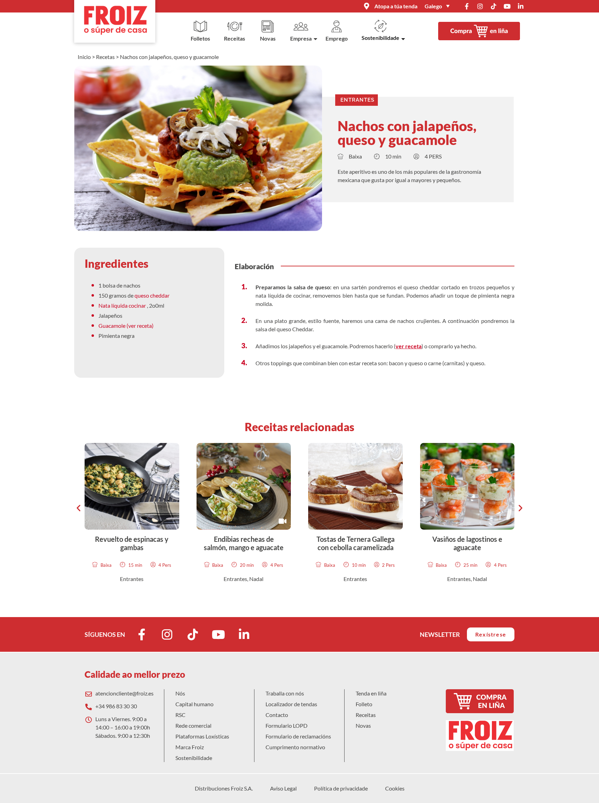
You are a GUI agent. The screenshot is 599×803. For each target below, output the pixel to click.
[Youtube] (507, 6)
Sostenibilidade (380, 37)
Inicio (84, 56)
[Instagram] (480, 6)
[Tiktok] (494, 6)
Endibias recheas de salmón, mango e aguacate (244, 543)
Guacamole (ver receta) (126, 325)
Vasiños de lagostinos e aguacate (467, 543)
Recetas (105, 56)
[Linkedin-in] (521, 6)
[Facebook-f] (466, 6)
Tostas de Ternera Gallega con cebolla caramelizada (355, 543)
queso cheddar (152, 295)
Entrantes (357, 100)
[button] (78, 508)
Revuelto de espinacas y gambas (131, 543)
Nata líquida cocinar (122, 305)
